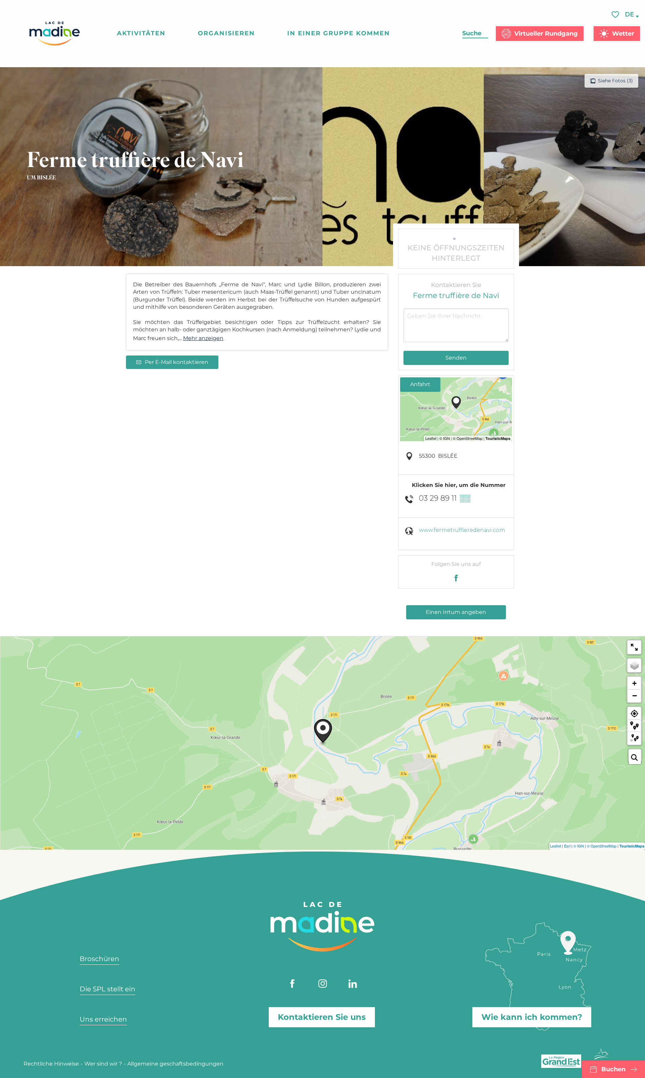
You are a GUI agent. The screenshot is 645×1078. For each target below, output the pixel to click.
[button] (629, 14)
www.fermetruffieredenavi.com (462, 530)
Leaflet (555, 845)
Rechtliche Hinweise (51, 1064)
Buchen (613, 1069)
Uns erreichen (103, 1019)
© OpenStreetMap (601, 845)
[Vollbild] (634, 647)
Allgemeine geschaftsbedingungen (175, 1064)
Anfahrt (420, 384)
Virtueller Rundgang (546, 33)
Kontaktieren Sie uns (322, 1017)
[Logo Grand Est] (561, 1061)
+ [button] (634, 683)
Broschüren (99, 959)
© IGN (578, 845)
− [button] (634, 695)
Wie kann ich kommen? (531, 1017)
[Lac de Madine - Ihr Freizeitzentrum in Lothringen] (54, 33)
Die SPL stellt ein (107, 989)
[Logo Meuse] (602, 1058)
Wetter (623, 33)
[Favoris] (616, 14)
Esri (567, 845)
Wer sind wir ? (103, 1064)
